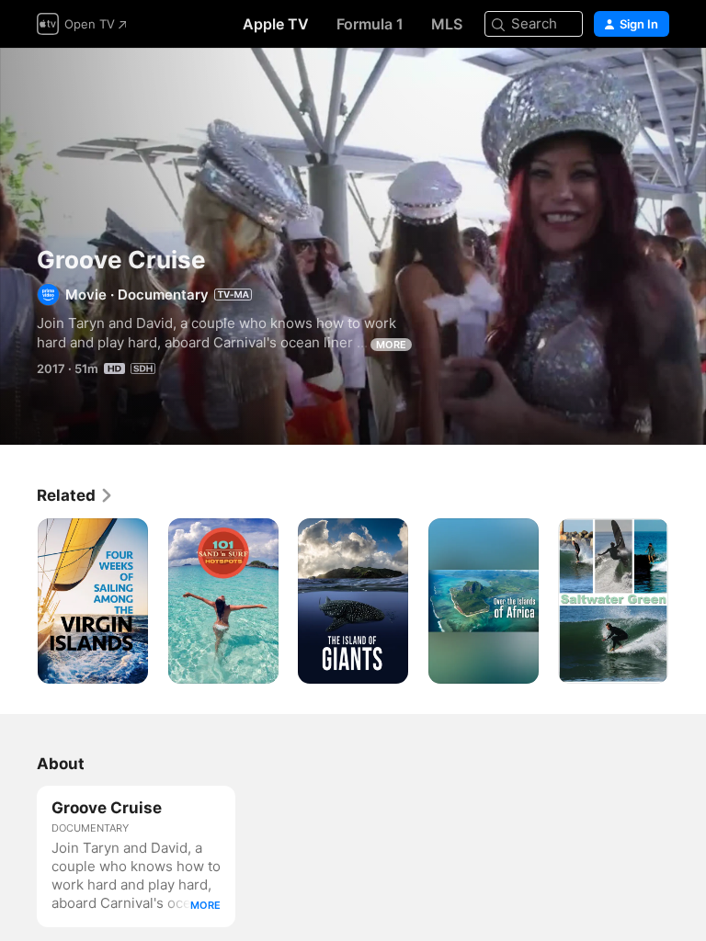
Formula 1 (370, 24)
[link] (75, 495)
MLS (446, 24)
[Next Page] (687, 601)
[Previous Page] (18, 601)
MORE (391, 344)
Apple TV (276, 24)
